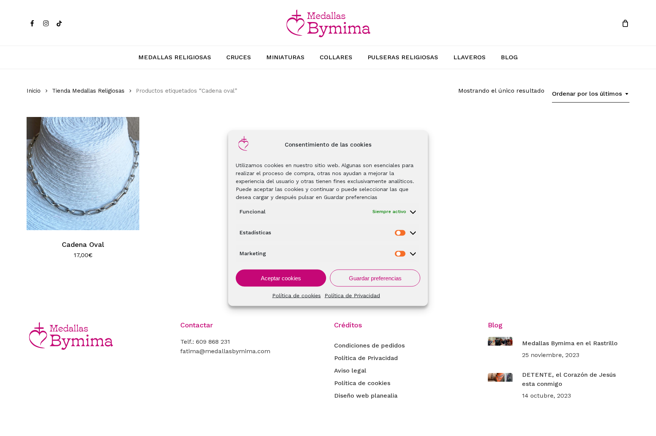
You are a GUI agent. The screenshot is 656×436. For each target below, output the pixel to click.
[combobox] (590, 93)
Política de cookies (296, 295)
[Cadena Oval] (83, 173)
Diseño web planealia (365, 395)
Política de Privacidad (352, 295)
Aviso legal (350, 370)
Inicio (34, 90)
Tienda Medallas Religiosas (88, 90)
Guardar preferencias (375, 278)
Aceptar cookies (281, 278)
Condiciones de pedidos (369, 345)
